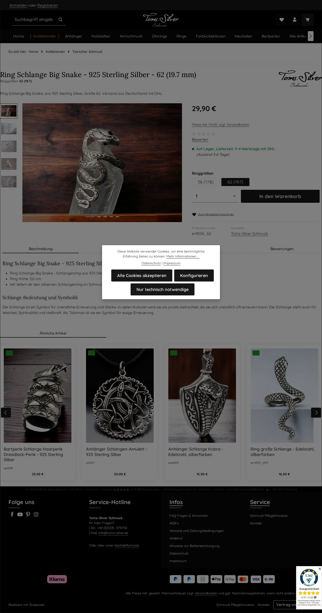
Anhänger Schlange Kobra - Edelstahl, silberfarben (195, 452)
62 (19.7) (235, 182)
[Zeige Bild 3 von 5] (105, 216)
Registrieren (47, 5)
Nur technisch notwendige (162, 289)
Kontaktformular (127, 545)
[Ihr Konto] (295, 20)
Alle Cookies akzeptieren (141, 275)
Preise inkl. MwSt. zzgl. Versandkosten (220, 124)
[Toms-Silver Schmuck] (300, 78)
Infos (176, 501)
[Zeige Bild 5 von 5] (117, 216)
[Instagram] (36, 516)
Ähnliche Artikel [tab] (53, 333)
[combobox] (34, 19)
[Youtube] (20, 516)
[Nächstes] (311, 36)
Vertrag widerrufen (293, 604)
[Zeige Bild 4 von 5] (111, 216)
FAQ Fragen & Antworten (188, 516)
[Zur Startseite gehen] (161, 19)
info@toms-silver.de (113, 533)
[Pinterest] (28, 516)
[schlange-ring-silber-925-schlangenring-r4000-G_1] (102, 162)
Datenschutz (179, 553)
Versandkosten (206, 593)
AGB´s (174, 523)
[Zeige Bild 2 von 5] (99, 216)
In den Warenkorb (280, 196)
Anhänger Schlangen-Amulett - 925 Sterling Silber (116, 452)
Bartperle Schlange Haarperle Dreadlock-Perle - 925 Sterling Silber (33, 454)
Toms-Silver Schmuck (249, 233)
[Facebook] (12, 516)
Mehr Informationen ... (182, 256)
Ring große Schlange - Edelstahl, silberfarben (282, 452)
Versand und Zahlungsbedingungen (196, 531)
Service (260, 501)
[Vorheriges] (6, 413)
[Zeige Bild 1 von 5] (90, 216)
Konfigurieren (194, 275)
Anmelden (18, 5)
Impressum (178, 561)
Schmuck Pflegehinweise (269, 516)
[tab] (40, 249)
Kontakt (256, 523)
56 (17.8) (206, 182)
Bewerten (200, 139)
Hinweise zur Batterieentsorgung (194, 546)
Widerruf (176, 538)
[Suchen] (61, 19)
